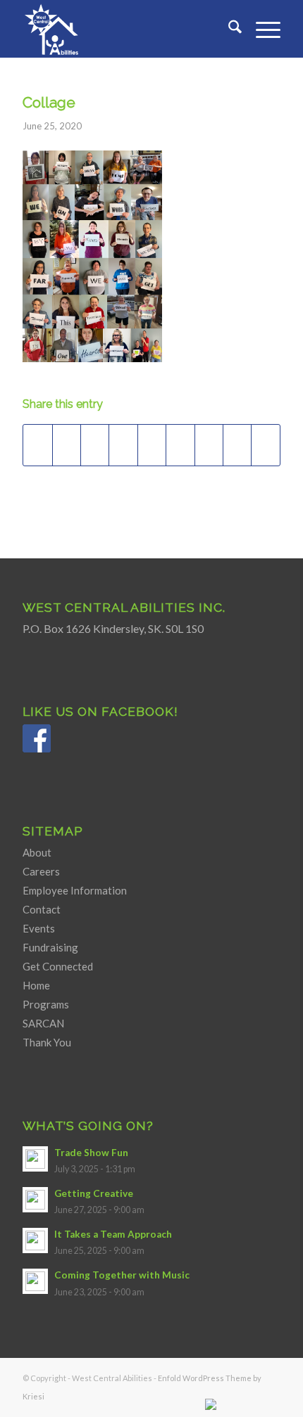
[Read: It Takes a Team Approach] (35, 1240)
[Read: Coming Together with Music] (35, 1281)
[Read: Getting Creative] (35, 1199)
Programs (46, 1004)
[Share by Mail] (266, 445)
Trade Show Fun (91, 1152)
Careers (41, 871)
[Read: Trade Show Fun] (35, 1159)
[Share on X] (66, 445)
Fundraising (50, 947)
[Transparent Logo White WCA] (125, 29)
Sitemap (53, 830)
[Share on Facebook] (37, 445)
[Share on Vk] (209, 445)
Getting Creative (93, 1193)
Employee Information (75, 890)
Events (39, 928)
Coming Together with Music (122, 1275)
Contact (42, 909)
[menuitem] (228, 29)
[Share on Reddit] (237, 445)
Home (36, 985)
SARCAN (43, 1023)
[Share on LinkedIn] (152, 445)
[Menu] (261, 29)
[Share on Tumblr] (180, 445)
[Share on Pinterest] (123, 445)
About (37, 852)
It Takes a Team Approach (113, 1234)
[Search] (228, 29)
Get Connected (58, 966)
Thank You (47, 1042)
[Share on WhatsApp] (95, 445)
